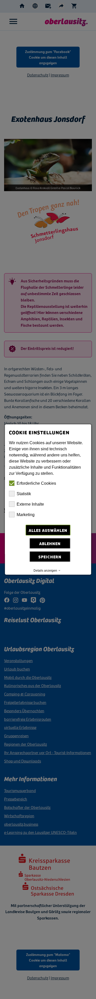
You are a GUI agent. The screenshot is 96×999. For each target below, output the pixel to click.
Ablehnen (50, 543)
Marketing (26, 514)
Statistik (24, 494)
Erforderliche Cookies (36, 483)
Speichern (50, 557)
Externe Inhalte (30, 504)
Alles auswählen (48, 530)
